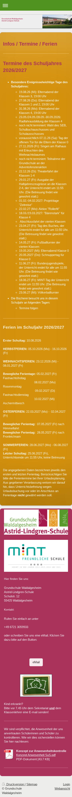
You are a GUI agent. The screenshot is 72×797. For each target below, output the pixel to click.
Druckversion (15, 784)
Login (66, 784)
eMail (36, 662)
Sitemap (31, 784)
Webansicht (62, 788)
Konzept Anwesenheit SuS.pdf (36, 755)
